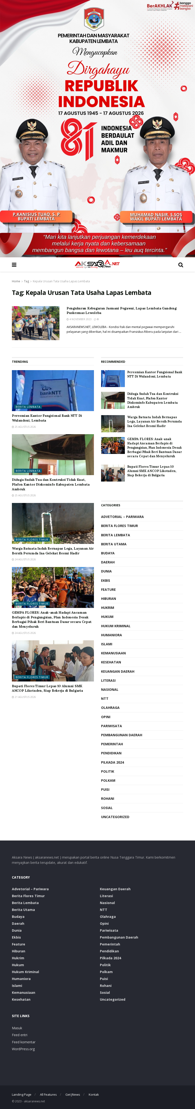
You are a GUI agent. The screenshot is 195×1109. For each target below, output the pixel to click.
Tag (26, 281)
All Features (48, 1094)
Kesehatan (111, 662)
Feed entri (19, 1035)
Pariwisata (111, 726)
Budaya (108, 553)
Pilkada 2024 (112, 762)
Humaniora (111, 635)
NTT (104, 698)
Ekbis (105, 580)
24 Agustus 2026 (25, 559)
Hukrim (107, 607)
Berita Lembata (28, 406)
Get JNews (72, 1094)
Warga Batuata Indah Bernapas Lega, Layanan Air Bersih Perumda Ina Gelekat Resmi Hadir (53, 550)
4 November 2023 (80, 319)
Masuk (17, 1028)
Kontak (94, 1094)
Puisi (105, 789)
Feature (108, 589)
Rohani (107, 798)
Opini (105, 717)
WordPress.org (23, 1049)
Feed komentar (23, 1042)
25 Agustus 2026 (25, 426)
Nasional (109, 689)
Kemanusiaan (113, 653)
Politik (107, 771)
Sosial (107, 808)
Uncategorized (115, 817)
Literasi (108, 680)
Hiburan (108, 598)
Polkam (108, 780)
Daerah (108, 562)
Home (16, 281)
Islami (106, 644)
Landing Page (21, 1094)
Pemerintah (112, 744)
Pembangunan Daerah (121, 735)
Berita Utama (114, 544)
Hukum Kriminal (116, 626)
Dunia (106, 571)
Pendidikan (111, 753)
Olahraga (110, 707)
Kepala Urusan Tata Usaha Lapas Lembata (61, 281)
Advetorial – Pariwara (122, 516)
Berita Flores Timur (32, 539)
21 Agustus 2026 (25, 697)
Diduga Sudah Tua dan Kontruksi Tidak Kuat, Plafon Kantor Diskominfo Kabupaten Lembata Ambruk (50, 484)
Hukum (107, 616)
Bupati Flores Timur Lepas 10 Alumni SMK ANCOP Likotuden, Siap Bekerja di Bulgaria (47, 688)
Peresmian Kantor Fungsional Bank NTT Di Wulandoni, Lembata (154, 374)
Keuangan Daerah (117, 671)
